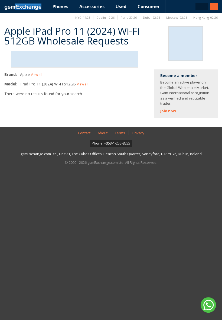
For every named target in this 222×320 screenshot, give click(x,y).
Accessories (92, 6)
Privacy (138, 132)
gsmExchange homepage (22, 7)
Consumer (149, 6)
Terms (120, 132)
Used (121, 6)
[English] (201, 6)
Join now (168, 110)
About (102, 132)
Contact (84, 132)
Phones (60, 6)
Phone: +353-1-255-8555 (111, 143)
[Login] (214, 6)
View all (36, 74)
